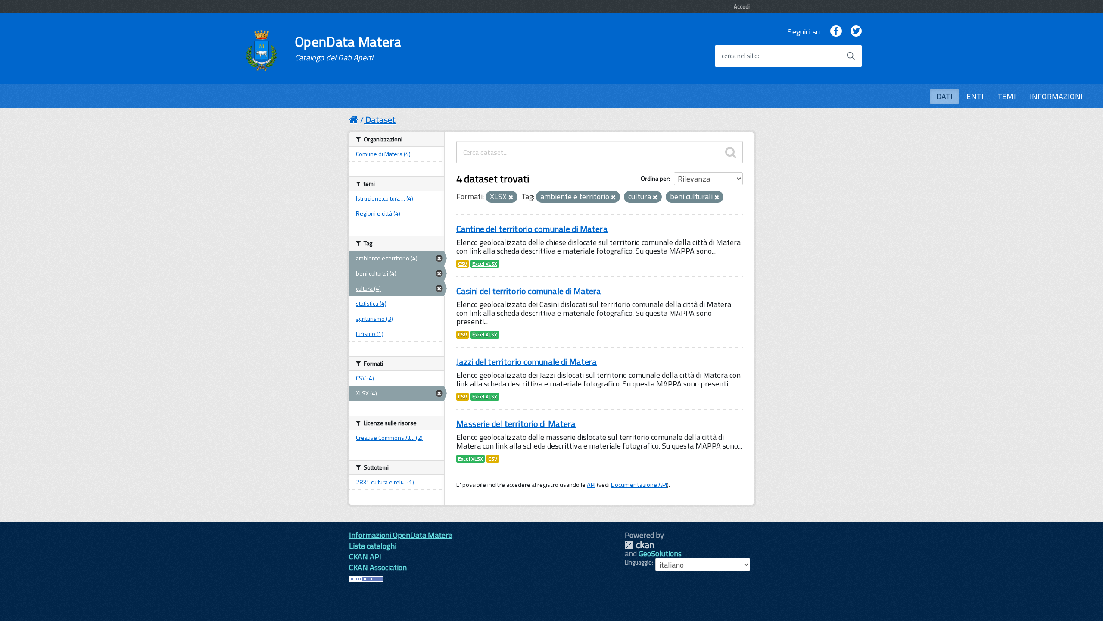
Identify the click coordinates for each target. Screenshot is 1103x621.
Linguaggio (638, 562)
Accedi (742, 6)
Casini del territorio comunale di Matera (528, 291)
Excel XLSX (484, 264)
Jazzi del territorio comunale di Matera (526, 361)
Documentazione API (639, 484)
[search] (730, 152)
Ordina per (655, 178)
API (591, 484)
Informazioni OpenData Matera (400, 535)
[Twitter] (856, 32)
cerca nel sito (740, 56)
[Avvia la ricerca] (851, 56)
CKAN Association (378, 567)
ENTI (975, 96)
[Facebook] (835, 32)
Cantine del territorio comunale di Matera (532, 228)
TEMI (1006, 96)
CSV (462, 264)
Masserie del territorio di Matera (516, 423)
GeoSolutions (660, 553)
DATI (944, 96)
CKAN (639, 544)
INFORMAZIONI (1056, 96)
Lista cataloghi (372, 546)
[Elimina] (510, 197)
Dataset (380, 119)
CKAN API (365, 556)
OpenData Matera (348, 48)
